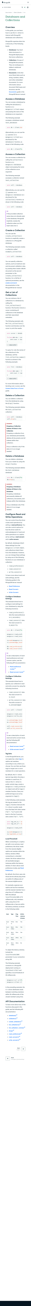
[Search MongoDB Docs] (22, 7)
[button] (12, 345)
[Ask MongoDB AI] (25, 7)
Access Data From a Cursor (15, 388)
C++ (25, 12)
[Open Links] (28, 2)
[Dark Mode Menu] (28, 7)
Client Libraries (18, 12)
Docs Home (9, 12)
